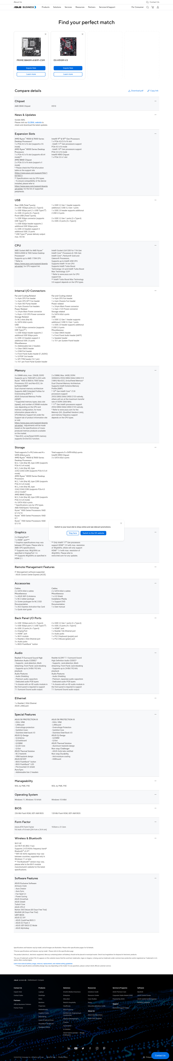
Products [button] (45, 7)
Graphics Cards (43, 1013)
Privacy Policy (62, 1057)
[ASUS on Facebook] (90, 1048)
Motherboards (43, 1009)
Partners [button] (91, 7)
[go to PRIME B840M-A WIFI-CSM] (31, 47)
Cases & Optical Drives (46, 1020)
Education (66, 999)
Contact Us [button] (154, 2)
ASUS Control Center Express (147, 999)
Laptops (41, 992)
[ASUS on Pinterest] (104, 1048)
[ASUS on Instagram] (97, 1048)
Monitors (41, 1002)
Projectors (41, 1006)
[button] (147, 7)
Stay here (73, 533)
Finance (65, 1022)
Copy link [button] (154, 91)
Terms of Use (50, 1057)
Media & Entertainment (70, 1019)
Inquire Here (18, 992)
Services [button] (68, 7)
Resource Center (93, 995)
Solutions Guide (93, 992)
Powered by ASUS (119, 999)
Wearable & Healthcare (46, 1024)
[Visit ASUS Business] (20, 980)
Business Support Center (121, 1008)
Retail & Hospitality (69, 1002)
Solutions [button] (57, 7)
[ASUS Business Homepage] (25, 7)
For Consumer (138, 7)
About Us (18, 2)
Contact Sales (18, 995)
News (90, 1002)
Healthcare (66, 1006)
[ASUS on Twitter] (83, 1048)
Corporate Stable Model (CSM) (123, 995)
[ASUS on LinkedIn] (69, 1048)
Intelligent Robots (44, 1027)
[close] (121, 523)
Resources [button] (80, 7)
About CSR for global (95, 1018)
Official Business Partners (22, 1004)
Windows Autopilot (143, 1002)
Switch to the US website (93, 533)
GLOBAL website (35, 122)
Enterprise (66, 995)
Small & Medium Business (72, 992)
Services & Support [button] (107, 7)
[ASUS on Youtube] (76, 1048)
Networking (42, 1016)
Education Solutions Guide (96, 1006)
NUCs (40, 999)
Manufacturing (68, 1009)
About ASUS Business (95, 1015)
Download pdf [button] (137, 91)
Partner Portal (18, 1008)
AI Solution (66, 1029)
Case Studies (92, 999)
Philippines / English (152, 1057)
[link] (31, 74)
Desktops (41, 995)
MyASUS (140, 992)
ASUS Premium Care (119, 992)
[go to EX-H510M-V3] (68, 47)
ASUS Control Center (144, 995)
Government (67, 1026)
